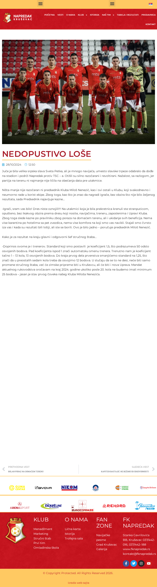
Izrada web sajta (78, 582)
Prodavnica (148, 15)
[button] (40, 3)
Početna (49, 15)
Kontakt (151, 24)
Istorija (94, 15)
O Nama (70, 15)
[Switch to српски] (151, 4)
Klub (81, 15)
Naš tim (106, 15)
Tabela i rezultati (128, 15)
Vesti (60, 15)
